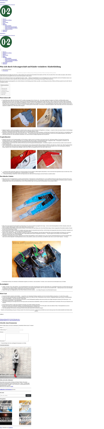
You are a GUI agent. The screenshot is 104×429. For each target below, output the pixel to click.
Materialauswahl (4, 88)
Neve (1, 427)
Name (1, 327)
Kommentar (2, 340)
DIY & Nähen (5, 22)
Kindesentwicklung (8, 28)
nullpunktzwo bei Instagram (6, 389)
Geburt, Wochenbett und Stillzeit (11, 27)
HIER (12, 386)
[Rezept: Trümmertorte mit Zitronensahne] (25, 406)
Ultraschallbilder (8, 25)
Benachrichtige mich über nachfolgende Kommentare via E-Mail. (13, 343)
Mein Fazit (3, 94)
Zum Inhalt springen (4, 0)
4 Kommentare (5, 70)
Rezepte (4, 21)
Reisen (4, 23)
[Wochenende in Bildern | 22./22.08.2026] (6, 406)
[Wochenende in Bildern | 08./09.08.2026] (25, 419)
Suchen (28, 395)
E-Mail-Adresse (3, 329)
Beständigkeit (4, 92)
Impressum (5, 31)
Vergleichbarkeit (4, 89)
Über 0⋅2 (4, 18)
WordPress (11, 427)
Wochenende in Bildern (7, 20)
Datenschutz (5, 30)
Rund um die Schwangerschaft (11, 26)
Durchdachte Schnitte (5, 91)
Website (1, 332)
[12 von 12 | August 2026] (6, 419)
